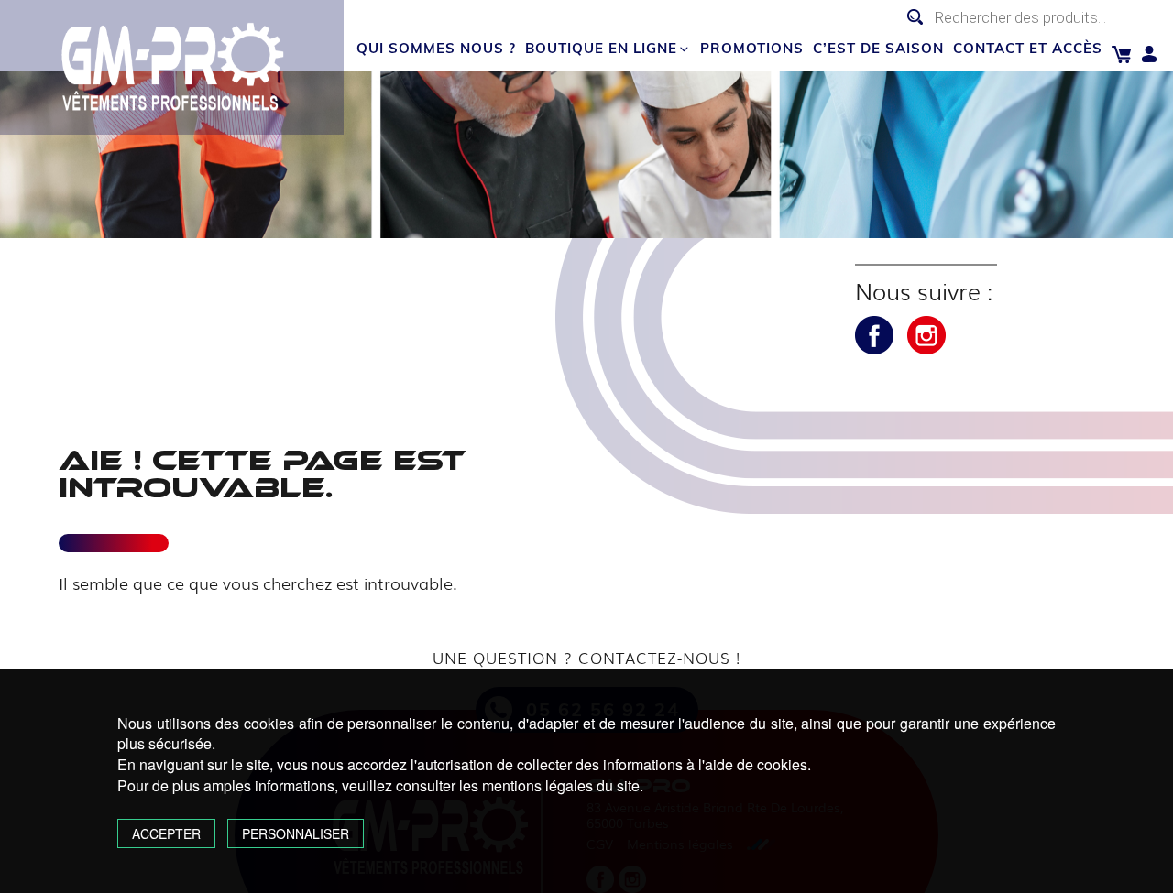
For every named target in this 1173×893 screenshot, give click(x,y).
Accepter (166, 833)
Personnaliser (295, 833)
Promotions (752, 48)
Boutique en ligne (601, 48)
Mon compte (1149, 54)
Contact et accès (1027, 48)
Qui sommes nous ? (436, 48)
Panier (1121, 54)
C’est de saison (878, 48)
